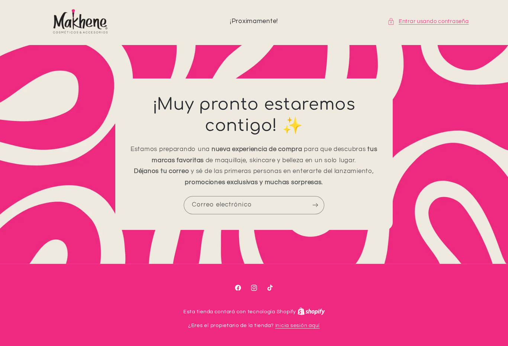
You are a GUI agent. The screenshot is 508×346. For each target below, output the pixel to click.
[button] (428, 21)
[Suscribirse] (315, 205)
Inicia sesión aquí (297, 325)
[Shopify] (311, 311)
